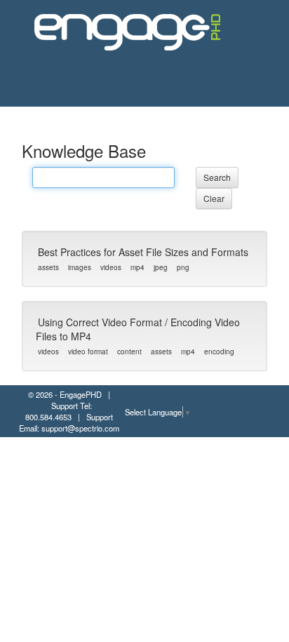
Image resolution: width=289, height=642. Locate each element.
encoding (219, 351)
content (129, 351)
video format (88, 351)
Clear (213, 198)
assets (48, 267)
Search (217, 177)
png (183, 267)
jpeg (161, 267)
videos (110, 267)
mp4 (137, 267)
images (79, 267)
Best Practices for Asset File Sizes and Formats (143, 252)
